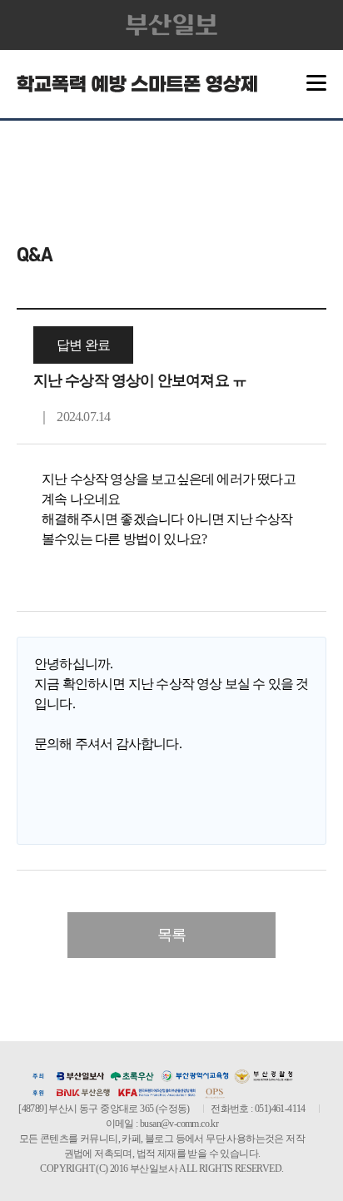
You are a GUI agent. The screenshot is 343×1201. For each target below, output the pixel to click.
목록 (171, 934)
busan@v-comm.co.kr (179, 1123)
